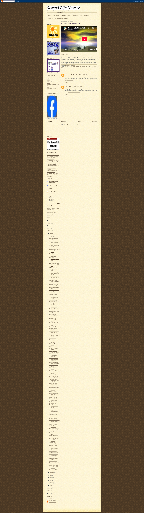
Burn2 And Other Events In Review (54, 290)
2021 (49, 222)
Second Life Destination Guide (53, 208)
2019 (49, 225)
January (51, 485)
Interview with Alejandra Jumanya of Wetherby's (54, 389)
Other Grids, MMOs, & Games (53, 84)
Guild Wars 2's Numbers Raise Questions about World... (54, 277)
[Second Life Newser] (52, 117)
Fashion (48, 85)
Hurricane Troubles (53, 461)
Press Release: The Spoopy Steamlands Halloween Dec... (53, 315)
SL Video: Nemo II (53, 418)
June (51, 477)
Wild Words (51, 188)
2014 (49, 487)
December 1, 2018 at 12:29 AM (80, 74)
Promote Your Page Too (52, 118)
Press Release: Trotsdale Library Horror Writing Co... (53, 394)
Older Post (94, 121)
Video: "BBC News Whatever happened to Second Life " (54, 259)
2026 (49, 214)
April (51, 480)
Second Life (82, 66)
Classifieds (75, 15)
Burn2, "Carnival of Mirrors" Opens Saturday (53, 385)
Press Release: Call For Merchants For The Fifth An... (53, 341)
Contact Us (50, 18)
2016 (49, 230)
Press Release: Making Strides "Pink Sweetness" (53, 440)
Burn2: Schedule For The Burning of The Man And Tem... (54, 303)
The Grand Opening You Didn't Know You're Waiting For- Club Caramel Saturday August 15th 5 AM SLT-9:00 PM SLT (53, 162)
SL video (94, 66)
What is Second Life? (85, 15)
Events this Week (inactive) (52, 90)
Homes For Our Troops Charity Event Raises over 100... (53, 273)
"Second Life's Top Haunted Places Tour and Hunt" (53, 380)
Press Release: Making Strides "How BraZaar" (54, 363)
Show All (58, 203)
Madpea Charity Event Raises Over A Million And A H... (54, 467)
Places (48, 79)
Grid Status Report (50, 209)
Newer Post (63, 121)
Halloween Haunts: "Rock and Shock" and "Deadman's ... (54, 355)
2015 (49, 231)
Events (48, 80)
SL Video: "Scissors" (53, 401)
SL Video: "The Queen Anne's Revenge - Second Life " (53, 455)
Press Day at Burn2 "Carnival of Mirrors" (54, 351)
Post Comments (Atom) (72, 124)
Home (49, 15)
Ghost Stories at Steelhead (54, 261)
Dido (65, 66)
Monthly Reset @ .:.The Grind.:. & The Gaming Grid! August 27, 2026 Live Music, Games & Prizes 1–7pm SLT (53, 157)
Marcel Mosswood (52, 502)
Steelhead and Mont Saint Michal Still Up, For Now (54, 448)
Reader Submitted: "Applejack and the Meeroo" (53, 406)
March (51, 482)
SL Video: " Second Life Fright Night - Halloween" (54, 246)
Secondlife (88, 66)
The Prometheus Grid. (53, 452)
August (51, 474)
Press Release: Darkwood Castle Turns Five (54, 331)
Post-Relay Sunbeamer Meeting (53, 365)
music (74, 66)
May (51, 479)
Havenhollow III (52, 403)
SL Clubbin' (49, 81)
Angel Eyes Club (52, 292)
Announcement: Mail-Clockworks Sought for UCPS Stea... (53, 359)
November (52, 235)
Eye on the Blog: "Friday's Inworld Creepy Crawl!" (54, 251)
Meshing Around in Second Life (53, 269)
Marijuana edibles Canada (74, 92)
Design (48, 83)
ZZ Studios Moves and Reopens (53, 344)
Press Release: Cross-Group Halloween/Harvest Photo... (53, 410)
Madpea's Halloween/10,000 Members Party (53, 255)
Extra (48, 87)
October (51, 236)
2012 (49, 490)
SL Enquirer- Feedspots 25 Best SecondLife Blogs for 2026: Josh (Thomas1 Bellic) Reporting (53, 167)
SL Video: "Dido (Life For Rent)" (53, 349)
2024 (49, 217)
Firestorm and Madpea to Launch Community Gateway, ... (54, 242)
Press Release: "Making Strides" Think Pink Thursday (53, 372)
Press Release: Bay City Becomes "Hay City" (53, 377)
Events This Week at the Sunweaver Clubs (54, 285)
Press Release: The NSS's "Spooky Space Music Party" (54, 265)
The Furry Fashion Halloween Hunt (53, 443)
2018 (49, 227)
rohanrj (67, 86)
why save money (69, 80)
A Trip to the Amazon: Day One (53, 459)
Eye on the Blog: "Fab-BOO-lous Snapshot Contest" (53, 324)
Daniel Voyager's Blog (53, 185)
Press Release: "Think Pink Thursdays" (53, 470)
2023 (49, 218)
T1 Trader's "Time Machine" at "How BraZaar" (53, 335)
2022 (49, 220)
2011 (49, 492)
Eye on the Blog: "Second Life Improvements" (54, 312)
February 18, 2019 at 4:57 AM (76, 86)
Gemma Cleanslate (52, 500)
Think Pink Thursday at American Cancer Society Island (53, 416)
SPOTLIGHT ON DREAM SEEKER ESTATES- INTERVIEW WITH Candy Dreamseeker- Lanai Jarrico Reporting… (52, 173)
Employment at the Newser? (61, 18)
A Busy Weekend (52, 338)
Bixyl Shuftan (51, 498)
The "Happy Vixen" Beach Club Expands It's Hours (54, 281)
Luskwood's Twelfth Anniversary (53, 329)
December (52, 233)
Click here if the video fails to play (69, 54)
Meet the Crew (56, 15)
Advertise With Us (66, 15)
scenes (77, 66)
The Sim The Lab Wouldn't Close (52, 426)
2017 (49, 228)
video (62, 67)
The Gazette (51, 199)
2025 (49, 215)
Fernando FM (69, 66)
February (51, 483)
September (52, 472)
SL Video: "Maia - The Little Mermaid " (53, 309)
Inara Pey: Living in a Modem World (53, 182)
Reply (66, 82)
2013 (49, 488)
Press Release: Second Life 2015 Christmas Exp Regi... (54, 421)
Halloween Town (52, 391)
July (50, 475)
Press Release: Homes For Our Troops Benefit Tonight (54, 297)
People (48, 77)
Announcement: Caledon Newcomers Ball (54, 306)
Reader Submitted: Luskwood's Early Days (53, 320)
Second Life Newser (51, 95)
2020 (49, 223)
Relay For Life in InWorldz (52, 368)
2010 (49, 493)
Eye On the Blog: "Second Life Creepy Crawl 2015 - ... (54, 430)
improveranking (69, 74)
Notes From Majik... (53, 191)
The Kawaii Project (53, 294)
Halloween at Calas (53, 445)
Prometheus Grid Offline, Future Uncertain (54, 399)
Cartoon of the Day (53, 267)
